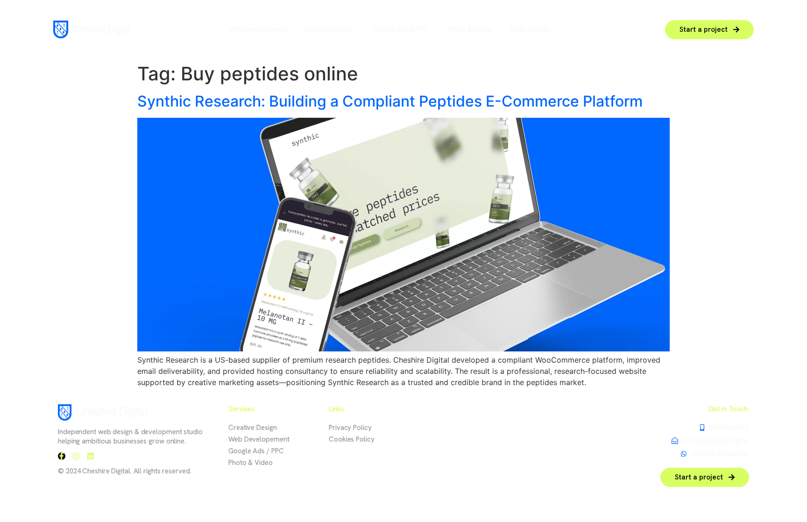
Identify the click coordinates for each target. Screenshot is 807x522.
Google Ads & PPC (400, 29)
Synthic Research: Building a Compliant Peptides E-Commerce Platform (390, 101)
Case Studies (530, 29)
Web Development (257, 29)
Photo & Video (469, 29)
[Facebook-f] (61, 456)
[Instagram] (76, 456)
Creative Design (328, 29)
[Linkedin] (90, 456)
